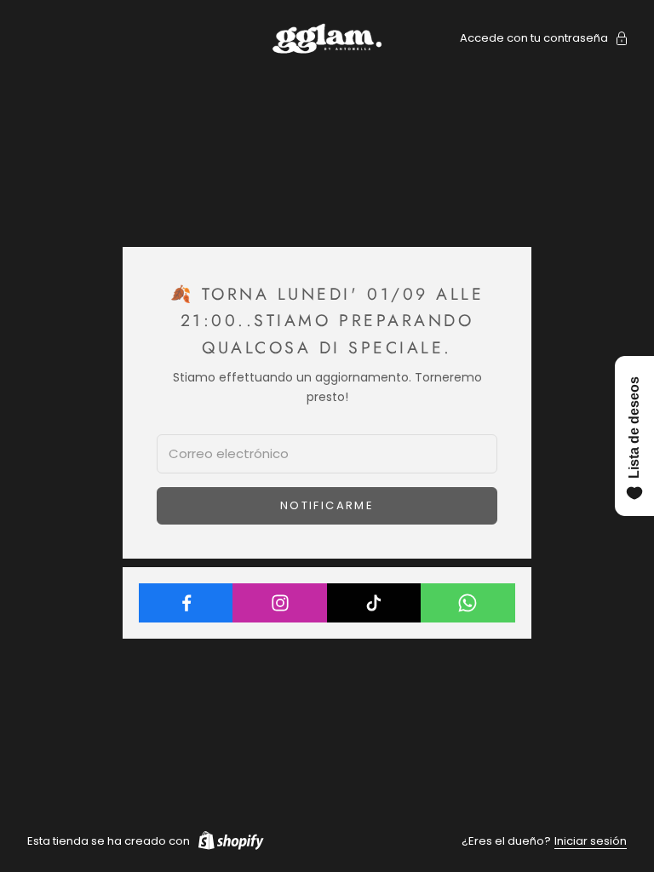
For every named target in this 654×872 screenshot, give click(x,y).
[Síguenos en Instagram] (279, 603)
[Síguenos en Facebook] (186, 603)
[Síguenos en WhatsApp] (468, 603)
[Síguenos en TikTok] (374, 603)
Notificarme (327, 505)
